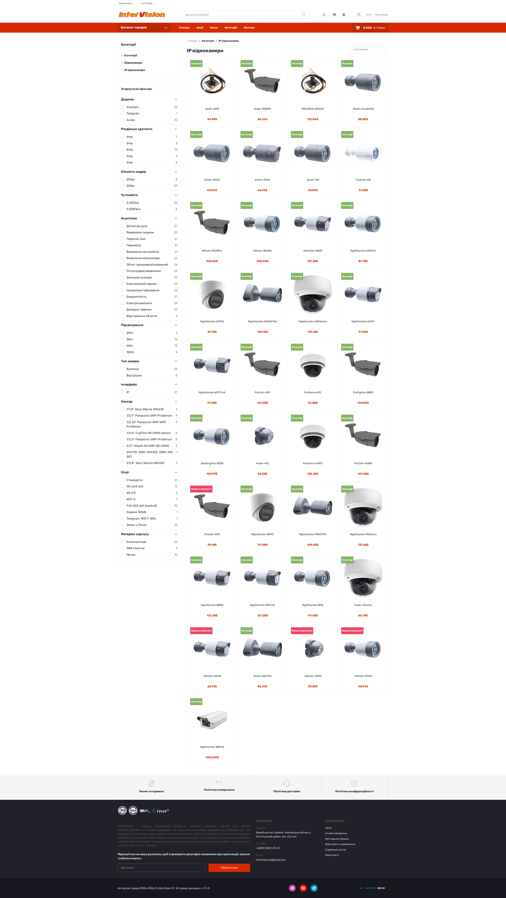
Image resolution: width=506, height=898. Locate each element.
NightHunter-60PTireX (212, 392)
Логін (369, 14)
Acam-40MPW (262, 108)
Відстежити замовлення (340, 844)
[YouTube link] (303, 888)
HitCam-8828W (262, 250)
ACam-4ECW (212, 179)
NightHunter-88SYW (212, 746)
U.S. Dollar (147, 3)
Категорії (231, 27)
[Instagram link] (292, 888)
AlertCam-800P (312, 250)
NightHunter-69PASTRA (262, 321)
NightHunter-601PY (363, 321)
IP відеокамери (134, 70)
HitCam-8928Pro (212, 250)
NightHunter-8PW (312, 605)
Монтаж (249, 27)
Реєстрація (381, 14)
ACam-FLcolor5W (363, 108)
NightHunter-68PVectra (313, 321)
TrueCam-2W (363, 179)
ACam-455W (262, 179)
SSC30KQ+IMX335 (313, 108)
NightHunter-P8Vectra (363, 534)
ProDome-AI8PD (313, 463)
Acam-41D (262, 463)
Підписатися (229, 867)
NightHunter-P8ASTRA (313, 534)
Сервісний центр (335, 849)
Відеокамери (133, 62)
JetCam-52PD (312, 675)
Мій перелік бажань (337, 838)
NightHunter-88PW (212, 605)
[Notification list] (343, 14)
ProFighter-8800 (363, 392)
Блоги (214, 27)
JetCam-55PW (212, 675)
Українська (125, 3)
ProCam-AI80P (363, 463)
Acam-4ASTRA (262, 675)
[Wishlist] (334, 15)
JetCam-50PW (363, 675)
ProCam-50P (212, 534)
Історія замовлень (336, 833)
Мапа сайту (332, 855)
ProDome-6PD (312, 392)
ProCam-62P (262, 392)
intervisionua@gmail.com (271, 859)
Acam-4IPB (212, 108)
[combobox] (369, 50)
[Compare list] (324, 15)
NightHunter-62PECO (363, 250)
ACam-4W (313, 179)
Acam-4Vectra (363, 605)
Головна (184, 27)
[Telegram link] (314, 888)
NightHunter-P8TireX (262, 605)
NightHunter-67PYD (212, 321)
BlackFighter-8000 (212, 463)
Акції (199, 27)
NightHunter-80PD (262, 534)
